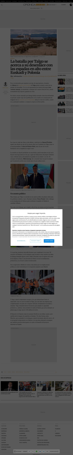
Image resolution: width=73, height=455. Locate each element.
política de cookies (48, 225)
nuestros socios (33, 216)
